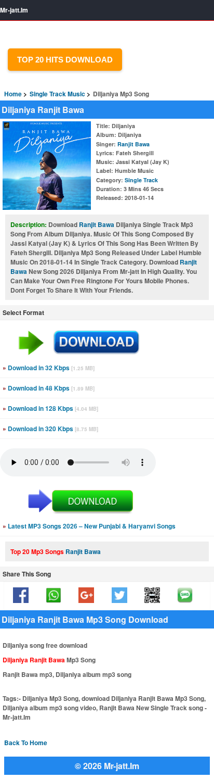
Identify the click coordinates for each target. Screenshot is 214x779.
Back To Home (25, 742)
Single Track (141, 180)
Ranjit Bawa (133, 144)
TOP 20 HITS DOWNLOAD (65, 59)
